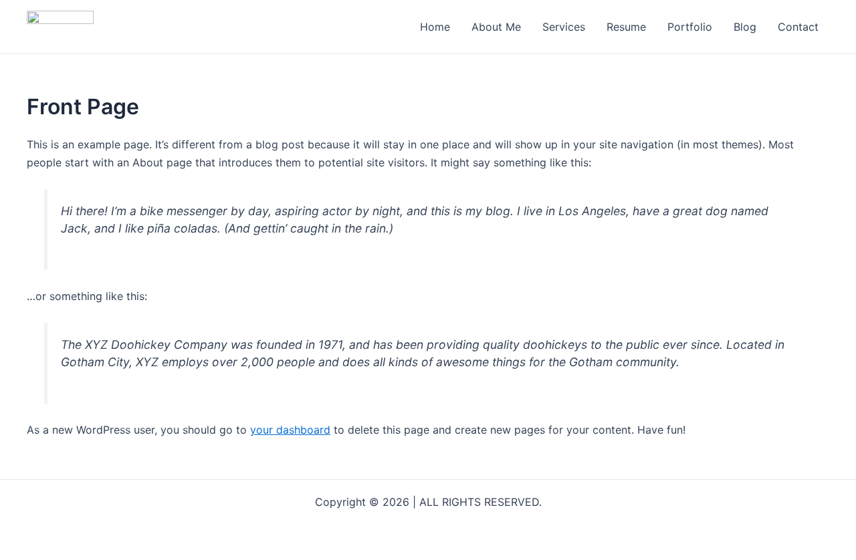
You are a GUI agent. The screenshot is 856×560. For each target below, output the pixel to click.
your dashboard (290, 429)
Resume (626, 26)
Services (563, 26)
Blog (745, 26)
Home (435, 26)
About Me (496, 26)
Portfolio (689, 26)
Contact (798, 26)
